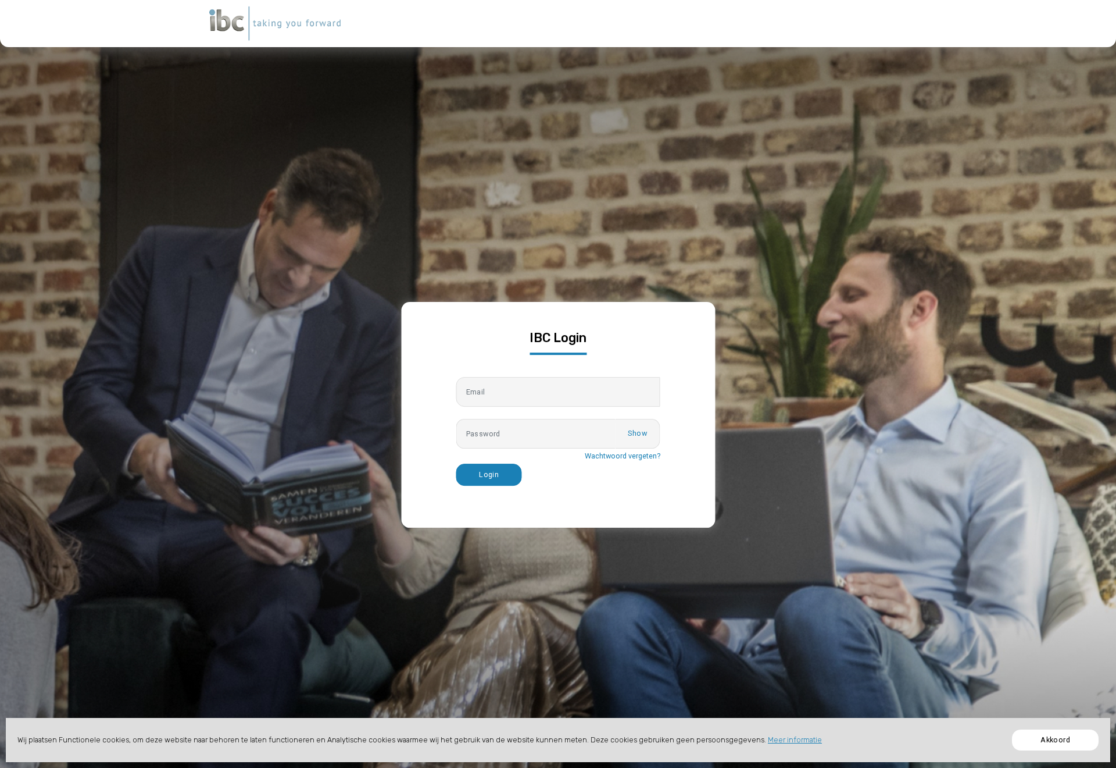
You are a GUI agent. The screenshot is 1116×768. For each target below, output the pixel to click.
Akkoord (1055, 739)
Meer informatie (795, 739)
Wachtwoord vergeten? (622, 455)
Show (637, 433)
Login (489, 474)
